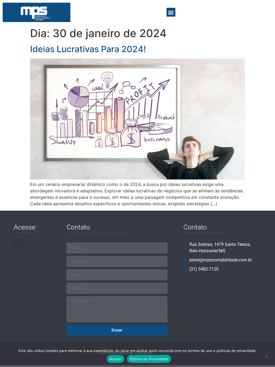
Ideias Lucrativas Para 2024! (88, 49)
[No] (266, 355)
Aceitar (115, 359)
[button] (171, 12)
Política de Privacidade (149, 359)
